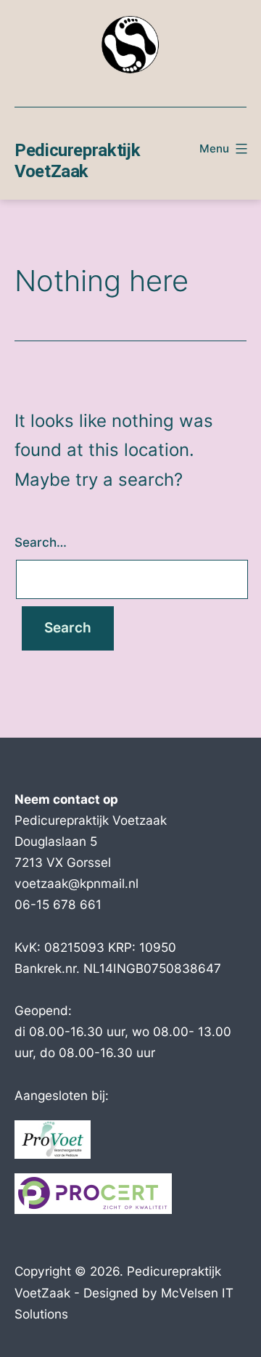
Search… (40, 542)
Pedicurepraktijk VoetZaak (77, 161)
